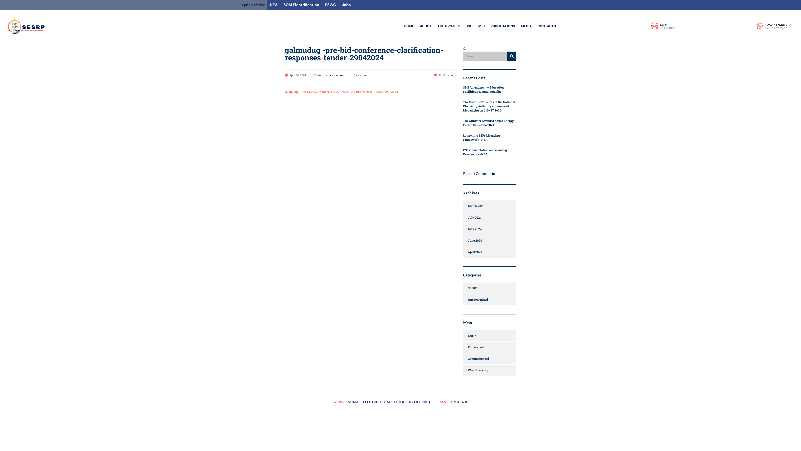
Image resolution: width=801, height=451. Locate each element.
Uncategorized (478, 300)
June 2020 (475, 240)
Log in (472, 336)
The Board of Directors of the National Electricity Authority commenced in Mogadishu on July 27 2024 (489, 106)
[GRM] (655, 26)
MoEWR (460, 402)
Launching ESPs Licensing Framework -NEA (481, 137)
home (409, 26)
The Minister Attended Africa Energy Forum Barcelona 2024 (488, 123)
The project (449, 26)
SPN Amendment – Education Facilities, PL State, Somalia (483, 89)
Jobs (346, 4)
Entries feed (476, 347)
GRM (664, 25)
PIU (469, 26)
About (426, 26)
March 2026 (476, 206)
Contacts (547, 26)
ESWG (330, 4)
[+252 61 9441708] (760, 26)
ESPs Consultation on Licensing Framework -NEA (485, 152)
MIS (481, 26)
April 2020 (475, 252)
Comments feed (478, 359)
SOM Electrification (301, 4)
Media (526, 26)
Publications (502, 26)
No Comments (448, 75)
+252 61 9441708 (778, 25)
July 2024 (474, 217)
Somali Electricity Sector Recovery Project (392, 402)
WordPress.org (478, 370)
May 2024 (475, 229)
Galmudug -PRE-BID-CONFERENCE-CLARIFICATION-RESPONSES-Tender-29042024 (341, 92)
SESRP (472, 288)
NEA (274, 4)
